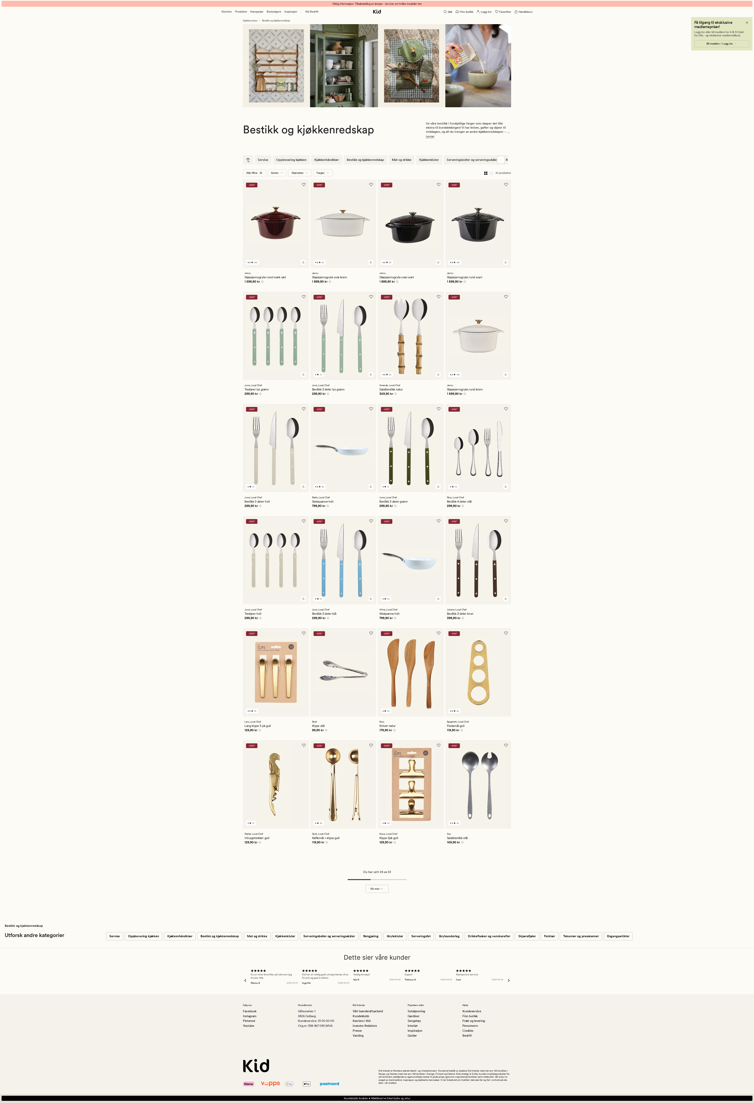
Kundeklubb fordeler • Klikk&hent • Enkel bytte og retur (377, 1098)
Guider (412, 1035)
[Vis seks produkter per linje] (491, 172)
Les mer (430, 136)
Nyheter (226, 11)
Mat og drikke (401, 160)
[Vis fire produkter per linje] (485, 172)
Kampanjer (257, 11)
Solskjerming (416, 1011)
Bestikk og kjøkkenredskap (276, 20)
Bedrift (467, 1035)
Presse (357, 1030)
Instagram (249, 1016)
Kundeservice (471, 1011)
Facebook (249, 1011)
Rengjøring (371, 936)
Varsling (358, 1035)
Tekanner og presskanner (581, 936)
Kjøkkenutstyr (250, 20)
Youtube (248, 1026)
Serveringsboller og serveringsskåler (472, 160)
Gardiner (413, 1016)
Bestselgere (274, 11)
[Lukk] (747, 22)
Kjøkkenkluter (429, 160)
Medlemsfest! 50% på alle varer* (377, 3)
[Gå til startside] (377, 12)
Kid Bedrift (311, 11)
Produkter (241, 11)
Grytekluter (395, 936)
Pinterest (249, 1021)
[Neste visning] (501, 160)
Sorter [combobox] (275, 172)
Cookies (467, 1030)
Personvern (470, 1026)
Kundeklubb (361, 1016)
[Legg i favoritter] (304, 185)
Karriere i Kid (362, 1021)
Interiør (413, 1026)
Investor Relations (365, 1026)
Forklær (549, 936)
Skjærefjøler (527, 936)
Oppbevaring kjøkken (291, 160)
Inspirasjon (290, 11)
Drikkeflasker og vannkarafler (489, 936)
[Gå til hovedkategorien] (248, 160)
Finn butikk (469, 1016)
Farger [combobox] (321, 172)
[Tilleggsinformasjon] (262, 282)
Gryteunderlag (449, 936)
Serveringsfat (421, 936)
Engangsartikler (618, 936)
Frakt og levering (473, 1021)
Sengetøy (414, 1021)
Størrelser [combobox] (298, 172)
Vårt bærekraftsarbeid (368, 1011)
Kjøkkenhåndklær (326, 160)
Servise (263, 160)
